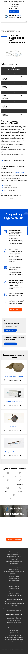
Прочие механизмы (14, 580)
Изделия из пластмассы (14, 620)
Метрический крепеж (14, 588)
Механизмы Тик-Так (14, 573)
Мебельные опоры (14, 552)
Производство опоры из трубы (14, 554)
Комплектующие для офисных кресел (14, 639)
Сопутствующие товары (14, 628)
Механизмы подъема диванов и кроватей (14, 571)
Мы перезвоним (14, 11)
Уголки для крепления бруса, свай (14, 595)
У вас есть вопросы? (15, 309)
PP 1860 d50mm (14, 426)
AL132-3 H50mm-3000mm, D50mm (14, 401)
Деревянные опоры (14, 557)
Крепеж (14, 584)
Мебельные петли (14, 624)
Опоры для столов (14, 563)
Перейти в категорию (10, 330)
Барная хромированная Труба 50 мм (14, 601)
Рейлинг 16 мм (14, 605)
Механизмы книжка (14, 578)
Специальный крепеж (14, 593)
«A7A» (25, 649)
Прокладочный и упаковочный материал (14, 641)
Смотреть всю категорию (15, 380)
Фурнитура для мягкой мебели (14, 614)
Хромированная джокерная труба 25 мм (14, 603)
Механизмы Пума (14, 574)
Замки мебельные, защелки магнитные (14, 637)
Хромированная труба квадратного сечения (14, 608)
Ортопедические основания (14, 618)
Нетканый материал (14, 617)
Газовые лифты (14, 632)
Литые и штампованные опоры (14, 556)
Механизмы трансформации (14, 567)
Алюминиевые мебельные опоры (14, 561)
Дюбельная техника (14, 591)
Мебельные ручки (14, 630)
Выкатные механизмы (14, 569)
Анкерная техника (14, 590)
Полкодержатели (14, 634)
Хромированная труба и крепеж (14, 599)
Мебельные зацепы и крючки (14, 635)
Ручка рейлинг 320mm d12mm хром (14, 452)
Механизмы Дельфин (14, 576)
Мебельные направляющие (14, 622)
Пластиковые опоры (14, 559)
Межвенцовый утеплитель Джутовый (14, 376)
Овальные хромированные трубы (14, 610)
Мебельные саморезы (14, 586)
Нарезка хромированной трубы (14, 607)
